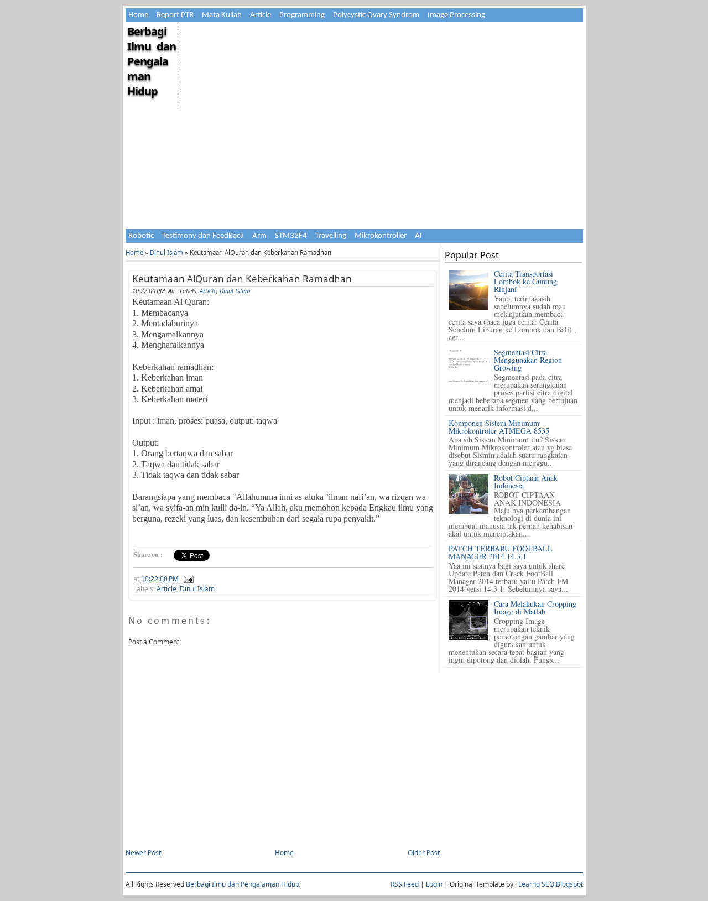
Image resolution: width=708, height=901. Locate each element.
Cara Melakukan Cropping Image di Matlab (535, 607)
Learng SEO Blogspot (550, 884)
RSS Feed (405, 884)
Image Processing (456, 15)
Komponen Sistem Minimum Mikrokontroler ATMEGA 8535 (499, 427)
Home (138, 15)
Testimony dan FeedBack (203, 236)
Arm (259, 236)
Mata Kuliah (222, 15)
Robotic (141, 236)
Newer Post (143, 852)
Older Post (424, 852)
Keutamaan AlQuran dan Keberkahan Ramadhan (242, 278)
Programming (302, 15)
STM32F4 (291, 236)
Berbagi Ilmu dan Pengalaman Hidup (151, 61)
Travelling (330, 236)
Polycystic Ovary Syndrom (376, 15)
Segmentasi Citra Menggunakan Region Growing (528, 360)
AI (418, 236)
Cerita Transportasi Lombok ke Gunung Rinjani (525, 281)
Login (434, 884)
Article (260, 15)
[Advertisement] (379, 99)
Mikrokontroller (381, 236)
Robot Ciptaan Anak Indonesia (526, 481)
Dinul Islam (166, 252)
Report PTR (175, 15)
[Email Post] (187, 579)
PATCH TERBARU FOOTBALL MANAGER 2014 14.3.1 (501, 552)
